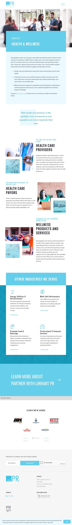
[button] (26, 438)
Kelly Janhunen (21, 93)
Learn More (14, 315)
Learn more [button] (50, 522)
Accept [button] (67, 521)
